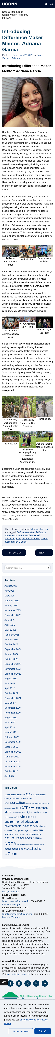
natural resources (31, 538)
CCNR (36, 795)
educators (12, 817)
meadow (18, 834)
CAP (18, 532)
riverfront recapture (26, 844)
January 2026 (11, 605)
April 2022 (10, 688)
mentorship (35, 834)
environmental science (18, 825)
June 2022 (10, 683)
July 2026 (9, 591)
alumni (7, 795)
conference (26, 798)
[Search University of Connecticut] (46, 4)
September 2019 (13, 752)
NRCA (44, 538)
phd (18, 844)
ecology (43, 812)
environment (18, 535)
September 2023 (13, 664)
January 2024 (11, 654)
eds (6, 817)
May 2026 (9, 596)
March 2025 (10, 630)
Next (44, 553)
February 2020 (12, 737)
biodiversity (20, 795)
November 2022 (13, 669)
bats (13, 795)
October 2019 (11, 747)
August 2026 (11, 586)
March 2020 (10, 732)
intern (18, 538)
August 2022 (11, 678)
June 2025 (10, 620)
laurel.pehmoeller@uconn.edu (17, 914)
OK (41, 1031)
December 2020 (13, 708)
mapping (9, 834)
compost (15, 798)
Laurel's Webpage (11, 917)
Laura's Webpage (11, 904)
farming (39, 826)
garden (21, 830)
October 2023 (11, 659)
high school (30, 830)
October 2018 (11, 771)
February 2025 (12, 635)
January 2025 (11, 639)
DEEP (31, 808)
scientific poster (39, 844)
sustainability (11, 542)
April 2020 (10, 727)
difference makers (19, 812)
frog (15, 830)
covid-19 (17, 808)
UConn (22, 542)
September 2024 (13, 649)
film (10, 830)
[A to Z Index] (52, 4)
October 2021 (11, 693)
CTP (24, 808)
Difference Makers (38, 529)
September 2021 (13, 698)
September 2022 (13, 674)
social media (18, 848)
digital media (32, 812)
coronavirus (9, 808)
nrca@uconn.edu (10, 891)
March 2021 (10, 703)
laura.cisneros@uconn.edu (15, 901)
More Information (20, 1031)
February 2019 (12, 756)
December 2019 (13, 742)
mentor (25, 834)
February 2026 (12, 600)
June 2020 (10, 722)
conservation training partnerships (37, 803)
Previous (14, 553)
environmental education (21, 821)
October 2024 (11, 644)
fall (34, 826)
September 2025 (13, 615)
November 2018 (13, 766)
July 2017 (9, 776)
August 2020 (11, 717)
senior (8, 848)
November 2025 (13, 610)
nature (37, 838)
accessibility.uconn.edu (18, 974)
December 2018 (13, 761)
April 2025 (10, 625)
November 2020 (13, 713)
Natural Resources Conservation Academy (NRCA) (15, 14)
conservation (28, 532)
